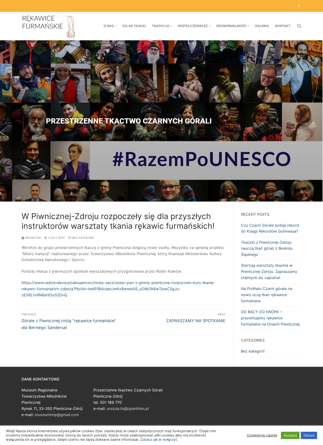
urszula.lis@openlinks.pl (128, 408)
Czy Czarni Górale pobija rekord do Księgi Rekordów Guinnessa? (270, 228)
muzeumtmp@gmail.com (57, 414)
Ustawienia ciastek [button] (262, 435)
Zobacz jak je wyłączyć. (159, 439)
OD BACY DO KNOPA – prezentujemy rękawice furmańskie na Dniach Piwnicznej (270, 317)
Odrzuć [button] (309, 435)
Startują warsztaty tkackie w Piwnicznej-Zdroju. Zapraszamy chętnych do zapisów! (269, 271)
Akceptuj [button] (290, 435)
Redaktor (33, 237)
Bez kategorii (82, 237)
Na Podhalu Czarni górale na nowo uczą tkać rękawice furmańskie (266, 294)
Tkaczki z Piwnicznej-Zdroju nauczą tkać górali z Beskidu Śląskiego (266, 248)
